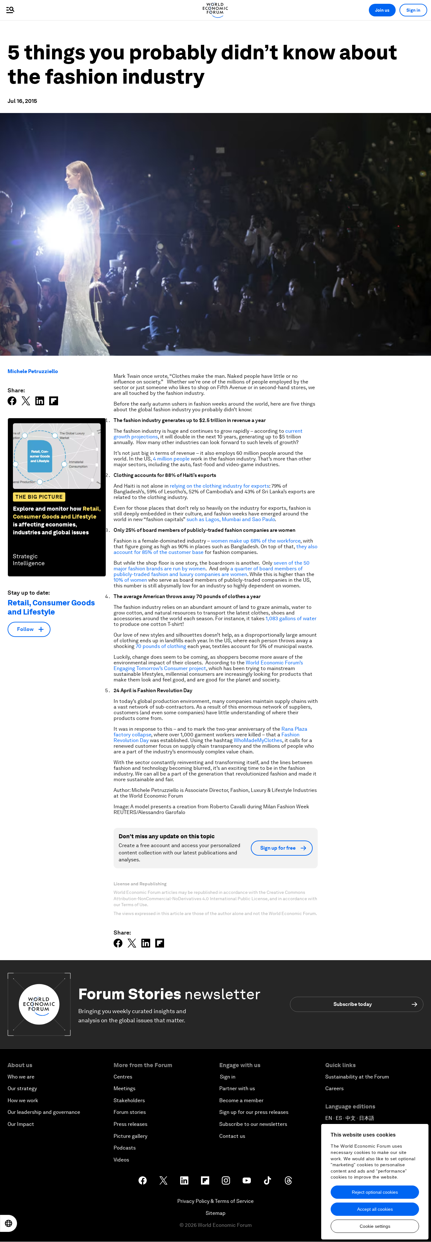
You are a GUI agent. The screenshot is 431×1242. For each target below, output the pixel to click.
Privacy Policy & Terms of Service (215, 1201)
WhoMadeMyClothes (258, 740)
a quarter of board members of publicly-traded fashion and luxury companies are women (208, 571)
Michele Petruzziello (33, 371)
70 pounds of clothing (161, 646)
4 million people (171, 459)
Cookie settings (375, 1226)
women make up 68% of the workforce (255, 541)
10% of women (130, 580)
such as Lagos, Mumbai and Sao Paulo (230, 519)
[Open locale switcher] (8, 1223)
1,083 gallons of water (291, 618)
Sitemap (216, 1213)
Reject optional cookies (375, 1192)
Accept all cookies (375, 1209)
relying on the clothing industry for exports (219, 486)
